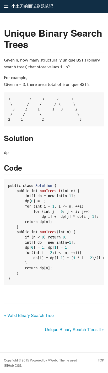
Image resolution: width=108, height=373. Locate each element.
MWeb (52, 360)
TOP (101, 360)
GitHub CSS (12, 365)
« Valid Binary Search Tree (29, 315)
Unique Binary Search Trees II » (74, 329)
